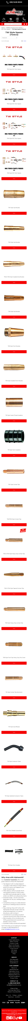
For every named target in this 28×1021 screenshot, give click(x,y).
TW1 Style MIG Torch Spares (14, 69)
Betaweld (14, 952)
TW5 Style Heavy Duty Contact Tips (14, 623)
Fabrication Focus (14, 971)
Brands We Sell (14, 969)
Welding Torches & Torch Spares (14, 27)
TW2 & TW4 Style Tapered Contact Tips (14, 588)
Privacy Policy (14, 978)
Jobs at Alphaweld (14, 973)
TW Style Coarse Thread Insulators (14, 415)
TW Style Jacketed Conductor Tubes (14, 796)
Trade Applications (14, 940)
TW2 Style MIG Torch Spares (14, 103)
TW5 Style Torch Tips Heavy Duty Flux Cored (14, 657)
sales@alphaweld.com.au (12, 929)
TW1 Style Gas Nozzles (14, 207)
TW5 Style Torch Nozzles (14, 346)
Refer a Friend (14, 941)
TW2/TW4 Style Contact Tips (14, 519)
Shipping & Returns (14, 974)
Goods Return (14, 963)
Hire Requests (14, 959)
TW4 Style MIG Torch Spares (14, 138)
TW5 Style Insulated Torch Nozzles (14, 380)
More (14, 74)
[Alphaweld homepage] (14, 11)
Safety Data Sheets (14, 946)
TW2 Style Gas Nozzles (14, 242)
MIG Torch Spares (5, 29)
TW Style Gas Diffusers (14, 726)
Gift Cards (14, 950)
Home (3, 27)
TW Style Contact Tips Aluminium (14, 692)
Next (25, 40)
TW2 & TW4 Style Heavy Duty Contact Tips (14, 553)
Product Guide (14, 943)
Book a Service (14, 961)
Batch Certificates (14, 945)
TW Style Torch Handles (14, 865)
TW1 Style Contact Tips (14, 484)
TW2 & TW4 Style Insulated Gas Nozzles (14, 277)
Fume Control (14, 948)
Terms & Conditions (14, 976)
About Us (14, 968)
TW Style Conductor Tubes (14, 761)
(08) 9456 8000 (16, 2)
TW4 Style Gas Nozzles (14, 311)
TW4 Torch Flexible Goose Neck (14, 830)
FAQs (14, 953)
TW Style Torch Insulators (14, 450)
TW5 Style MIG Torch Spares (14, 173)
